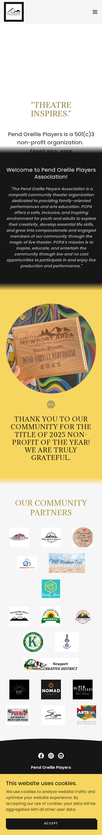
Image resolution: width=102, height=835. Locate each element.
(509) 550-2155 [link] (51, 152)
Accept (51, 823)
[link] (14, 12)
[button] (95, 12)
